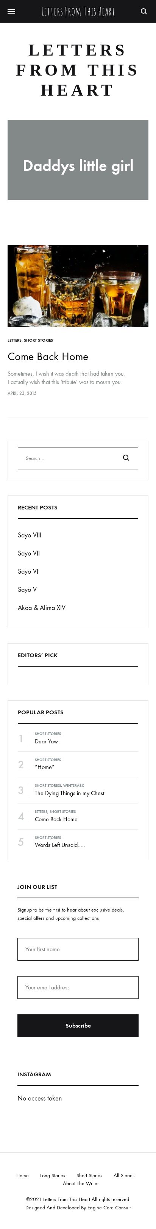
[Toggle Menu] (11, 12)
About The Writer (81, 1183)
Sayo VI (28, 572)
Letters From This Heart (78, 70)
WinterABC (73, 785)
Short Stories (38, 340)
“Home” (45, 767)
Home (22, 1175)
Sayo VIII (29, 535)
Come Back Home (48, 356)
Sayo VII (29, 553)
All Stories (124, 1175)
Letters (15, 340)
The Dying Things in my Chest (69, 793)
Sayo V (27, 590)
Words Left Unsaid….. (60, 844)
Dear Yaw (46, 741)
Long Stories (52, 1175)
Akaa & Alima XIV (42, 608)
